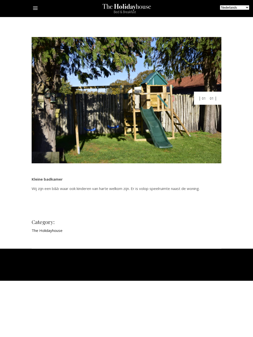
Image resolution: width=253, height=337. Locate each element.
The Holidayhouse (47, 230)
